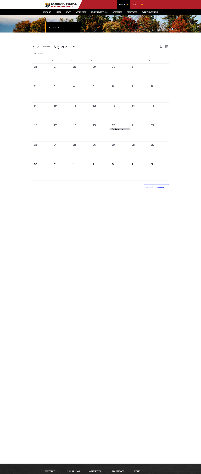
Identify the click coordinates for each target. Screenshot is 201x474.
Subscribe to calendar (155, 187)
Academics (81, 12)
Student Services (99, 12)
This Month (46, 47)
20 (113, 125)
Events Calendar (150, 12)
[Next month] (38, 46)
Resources (132, 12)
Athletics (117, 12)
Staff (68, 12)
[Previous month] (33, 46)
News (58, 12)
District (47, 12)
